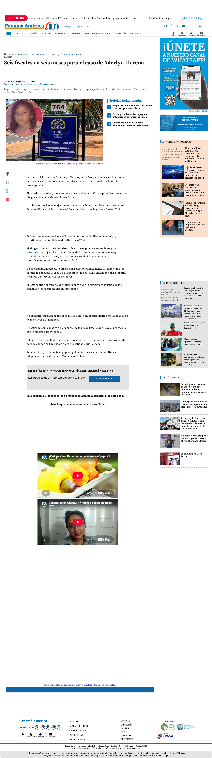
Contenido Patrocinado (176, 141)
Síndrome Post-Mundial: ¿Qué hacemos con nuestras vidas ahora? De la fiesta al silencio (194, 155)
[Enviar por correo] (7, 200)
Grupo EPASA (77, 739)
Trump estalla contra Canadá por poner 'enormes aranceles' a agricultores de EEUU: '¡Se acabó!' (193, 293)
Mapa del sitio (78, 726)
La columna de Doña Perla (191, 455)
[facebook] (171, 26)
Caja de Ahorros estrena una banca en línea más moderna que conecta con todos (194, 172)
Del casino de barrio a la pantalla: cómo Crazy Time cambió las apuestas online (195, 190)
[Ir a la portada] (24, 26)
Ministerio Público (71, 54)
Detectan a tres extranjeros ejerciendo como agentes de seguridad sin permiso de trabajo (194, 359)
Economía (46, 34)
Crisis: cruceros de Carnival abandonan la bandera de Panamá (132, 124)
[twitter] (176, 26)
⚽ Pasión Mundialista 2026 (97, 34)
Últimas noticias (173, 283)
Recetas (126, 735)
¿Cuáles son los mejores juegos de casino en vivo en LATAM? (195, 225)
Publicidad (76, 734)
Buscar (73, 721)
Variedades (61, 34)
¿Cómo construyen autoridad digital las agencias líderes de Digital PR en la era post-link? (195, 209)
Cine (124, 731)
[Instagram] (165, 26)
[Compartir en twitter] (7, 182)
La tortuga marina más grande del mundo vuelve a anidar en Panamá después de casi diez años (193, 389)
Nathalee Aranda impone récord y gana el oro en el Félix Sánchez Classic (194, 438)
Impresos (127, 739)
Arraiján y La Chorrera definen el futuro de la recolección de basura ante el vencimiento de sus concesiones (193, 423)
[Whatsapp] (37, 727)
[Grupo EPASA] (164, 738)
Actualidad (20, 34)
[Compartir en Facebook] (7, 173)
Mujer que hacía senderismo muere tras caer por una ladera (132, 107)
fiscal (54, 54)
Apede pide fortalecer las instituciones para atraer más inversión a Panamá (194, 404)
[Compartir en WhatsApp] (7, 191)
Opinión (33, 34)
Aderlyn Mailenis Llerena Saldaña (27, 54)
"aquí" (166, 755)
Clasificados (77, 730)
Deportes (75, 34)
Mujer (125, 728)
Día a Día (126, 724)
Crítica (126, 721)
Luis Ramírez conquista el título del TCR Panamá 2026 (194, 325)
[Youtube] (183, 26)
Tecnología (120, 34)
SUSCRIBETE (104, 378)
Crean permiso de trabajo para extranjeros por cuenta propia (130, 115)
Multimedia (135, 34)
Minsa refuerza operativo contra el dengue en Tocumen (193, 341)
